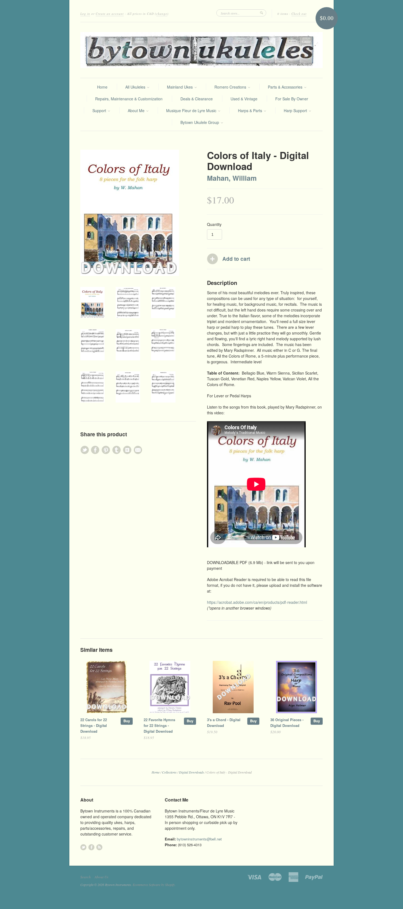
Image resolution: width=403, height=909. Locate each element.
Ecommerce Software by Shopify (154, 884)
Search (85, 877)
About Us (101, 877)
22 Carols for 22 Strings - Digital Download (93, 725)
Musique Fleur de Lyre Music (191, 110)
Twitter (83, 847)
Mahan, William (232, 178)
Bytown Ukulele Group (200, 122)
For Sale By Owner (291, 98)
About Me (137, 110)
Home (102, 87)
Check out (298, 14)
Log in (85, 14)
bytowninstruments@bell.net (199, 839)
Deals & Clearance (196, 98)
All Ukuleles (135, 87)
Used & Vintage (244, 98)
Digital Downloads (191, 772)
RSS (99, 847)
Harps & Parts (250, 110)
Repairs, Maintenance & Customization (129, 98)
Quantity (214, 224)
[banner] (201, 50)
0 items (282, 14)
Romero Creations (230, 87)
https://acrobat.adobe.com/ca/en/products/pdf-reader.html (257, 602)
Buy (126, 720)
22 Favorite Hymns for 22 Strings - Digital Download (159, 725)
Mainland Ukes (180, 87)
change (161, 14)
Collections (169, 772)
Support (99, 110)
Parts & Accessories (285, 87)
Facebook (91, 847)
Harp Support (296, 110)
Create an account (110, 14)
